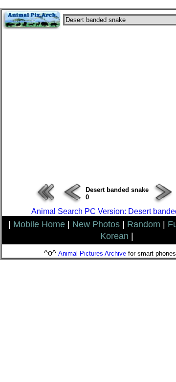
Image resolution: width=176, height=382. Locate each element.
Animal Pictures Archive (92, 253)
